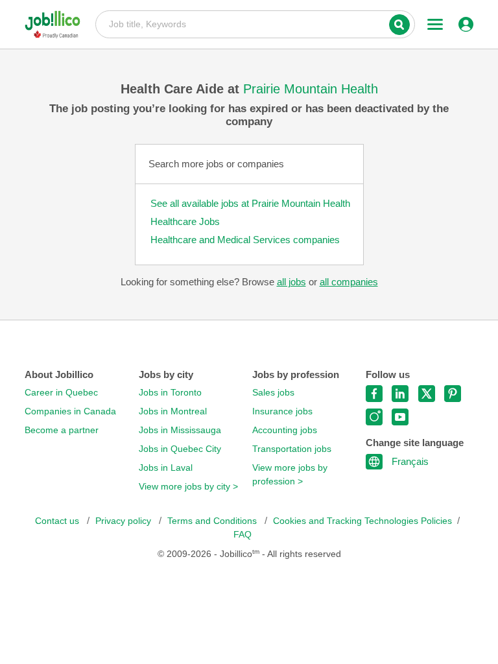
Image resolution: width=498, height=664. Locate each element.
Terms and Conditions (213, 521)
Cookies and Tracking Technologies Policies (362, 521)
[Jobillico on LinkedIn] (400, 393)
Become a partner (62, 430)
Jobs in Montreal (173, 411)
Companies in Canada (70, 411)
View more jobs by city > (188, 487)
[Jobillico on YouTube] (400, 417)
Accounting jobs (284, 430)
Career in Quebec (61, 392)
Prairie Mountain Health (310, 89)
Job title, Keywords (255, 23)
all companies (349, 281)
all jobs (291, 281)
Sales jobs (273, 392)
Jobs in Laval (166, 468)
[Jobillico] (57, 24)
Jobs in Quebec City (180, 449)
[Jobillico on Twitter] (426, 393)
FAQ (242, 535)
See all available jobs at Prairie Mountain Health (250, 203)
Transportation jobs (291, 449)
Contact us (58, 521)
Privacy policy (124, 521)
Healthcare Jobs (185, 221)
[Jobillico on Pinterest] (452, 393)
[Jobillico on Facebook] (374, 393)
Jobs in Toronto (170, 392)
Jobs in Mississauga (180, 430)
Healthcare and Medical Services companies (245, 239)
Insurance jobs (282, 411)
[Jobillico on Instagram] (374, 417)
